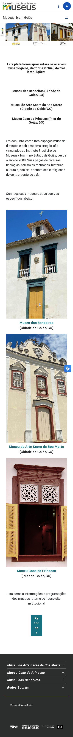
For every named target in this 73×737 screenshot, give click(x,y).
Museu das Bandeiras (36, 323)
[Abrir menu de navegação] (66, 17)
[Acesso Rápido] (58, 6)
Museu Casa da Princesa (36, 571)
